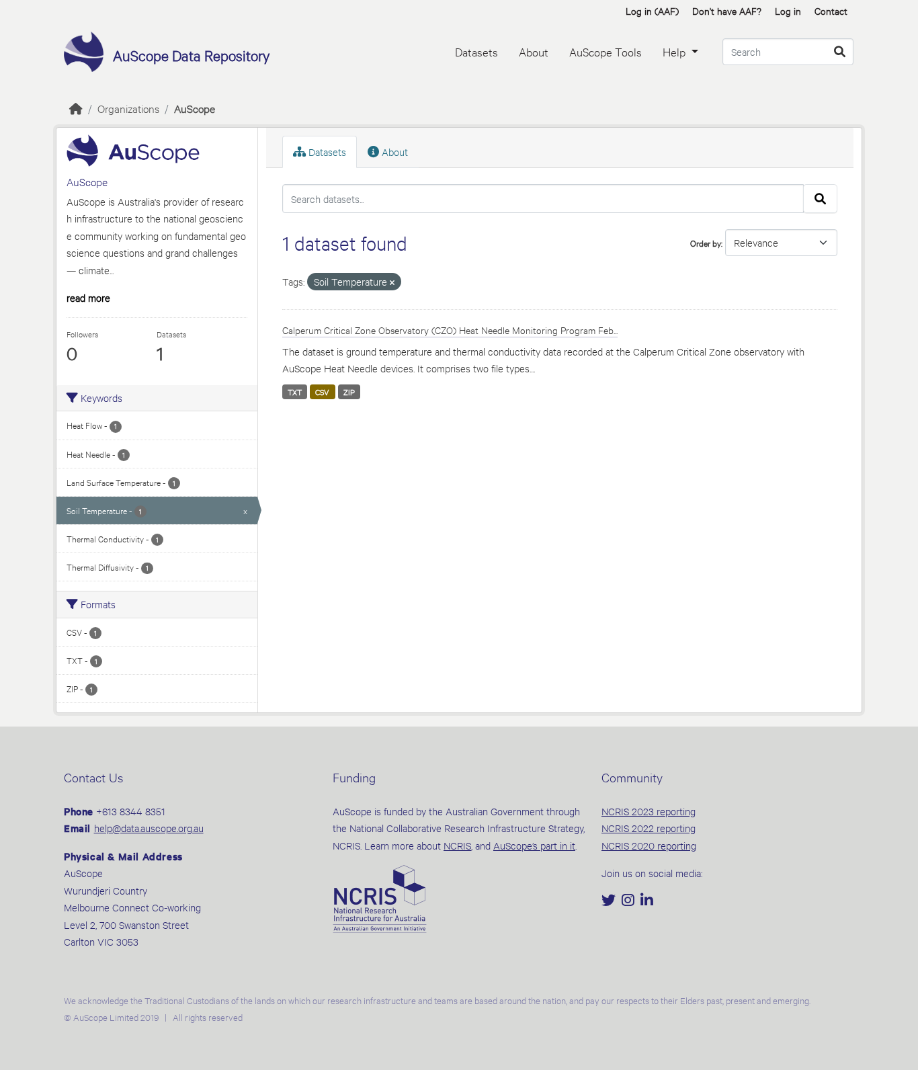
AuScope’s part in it (534, 845)
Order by (705, 243)
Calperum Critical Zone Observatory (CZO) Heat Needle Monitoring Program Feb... (450, 329)
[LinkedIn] (646, 901)
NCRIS (457, 845)
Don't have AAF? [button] (726, 10)
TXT (295, 391)
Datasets (476, 51)
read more (88, 297)
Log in (788, 10)
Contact (831, 10)
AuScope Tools (605, 51)
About (533, 51)
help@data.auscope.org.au (149, 827)
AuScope (194, 108)
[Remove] (392, 283)
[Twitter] (609, 901)
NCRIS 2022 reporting (648, 827)
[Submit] (839, 51)
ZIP (349, 391)
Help (675, 51)
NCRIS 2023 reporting (648, 811)
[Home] (76, 108)
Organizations (128, 108)
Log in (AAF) (652, 10)
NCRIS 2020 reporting (648, 845)
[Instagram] (629, 901)
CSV (322, 391)
